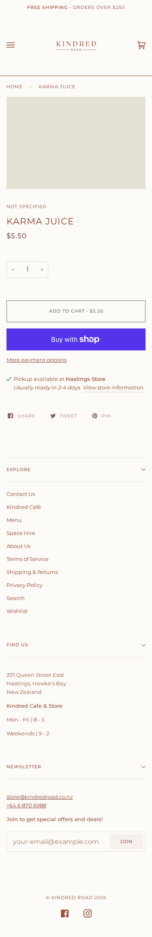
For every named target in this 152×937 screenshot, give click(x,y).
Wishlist (17, 611)
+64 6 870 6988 (26, 805)
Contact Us (20, 494)
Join (126, 841)
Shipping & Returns (32, 572)
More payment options (36, 360)
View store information (113, 387)
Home (14, 86)
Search (15, 598)
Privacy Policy (24, 585)
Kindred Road (72, 897)
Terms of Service (27, 559)
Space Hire (20, 533)
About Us (18, 546)
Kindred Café (23, 507)
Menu (14, 520)
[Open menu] (18, 45)
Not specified (26, 206)
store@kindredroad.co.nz (39, 797)
